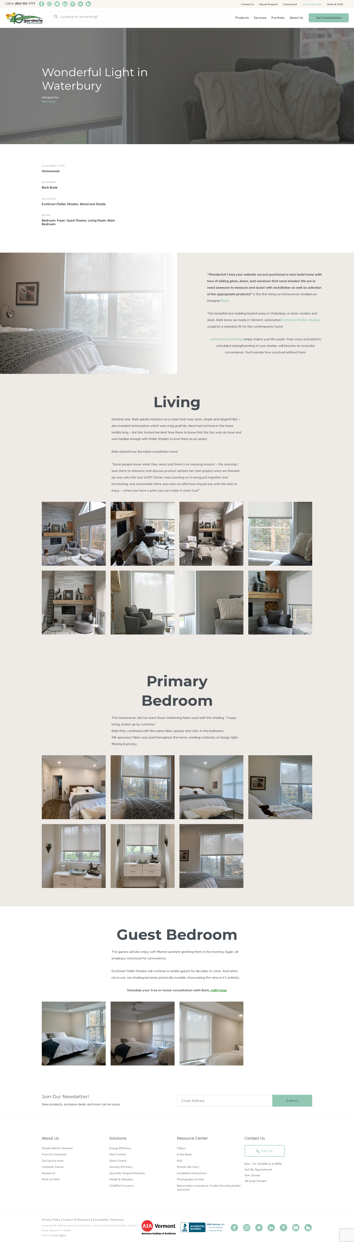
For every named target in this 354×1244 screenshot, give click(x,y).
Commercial (290, 4)
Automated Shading (226, 339)
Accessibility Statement (108, 1219)
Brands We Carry (188, 1166)
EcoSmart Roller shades (300, 320)
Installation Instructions (192, 1173)
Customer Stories (53, 1166)
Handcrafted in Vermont (57, 1148)
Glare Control (117, 1160)
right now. (219, 990)
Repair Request (268, 4)
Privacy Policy (51, 1219)
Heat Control (117, 1154)
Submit (292, 1101)
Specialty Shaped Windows (127, 1173)
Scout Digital (58, 1235)
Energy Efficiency (120, 1148)
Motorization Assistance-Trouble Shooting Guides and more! (209, 1187)
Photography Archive (190, 1179)
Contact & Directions (76, 1219)
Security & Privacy (120, 1166)
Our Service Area (53, 1160)
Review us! (48, 1173)
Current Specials (312, 4)
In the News (184, 1154)
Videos (181, 1148)
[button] (242, 18)
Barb (225, 301)
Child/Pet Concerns (121, 1185)
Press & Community (54, 1154)
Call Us (267, 1151)
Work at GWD (335, 4)
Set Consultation (328, 18)
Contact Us (247, 4)
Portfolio (278, 18)
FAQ (179, 1160)
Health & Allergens (121, 1179)
